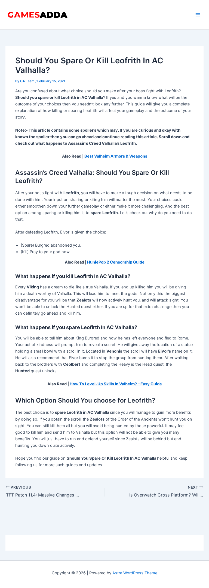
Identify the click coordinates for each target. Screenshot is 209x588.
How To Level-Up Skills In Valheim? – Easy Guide (116, 384)
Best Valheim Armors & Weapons (115, 156)
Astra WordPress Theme (134, 573)
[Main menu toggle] (198, 14)
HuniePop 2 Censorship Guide (116, 262)
